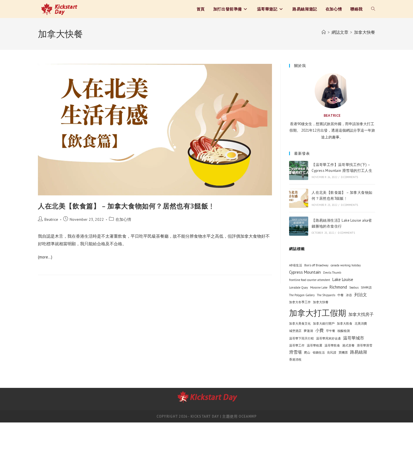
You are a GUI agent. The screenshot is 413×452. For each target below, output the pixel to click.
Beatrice (51, 219)
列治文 (360, 294)
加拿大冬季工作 (300, 302)
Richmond (338, 287)
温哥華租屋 (314, 345)
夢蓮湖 (308, 331)
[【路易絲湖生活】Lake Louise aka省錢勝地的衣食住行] (298, 226)
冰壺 (349, 295)
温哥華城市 (353, 338)
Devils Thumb (332, 273)
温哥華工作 (297, 345)
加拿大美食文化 (300, 323)
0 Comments (349, 177)
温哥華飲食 (332, 345)
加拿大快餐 (364, 32)
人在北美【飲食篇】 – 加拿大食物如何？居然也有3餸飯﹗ (126, 205)
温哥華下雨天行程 (301, 338)
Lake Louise (342, 279)
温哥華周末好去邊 (328, 338)
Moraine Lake (318, 287)
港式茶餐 (348, 345)
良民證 (331, 352)
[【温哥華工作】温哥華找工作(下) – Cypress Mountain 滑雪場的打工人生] (298, 170)
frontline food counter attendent (309, 280)
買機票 (343, 352)
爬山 (307, 352)
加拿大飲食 (344, 323)
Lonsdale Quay (298, 287)
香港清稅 (295, 359)
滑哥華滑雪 (364, 345)
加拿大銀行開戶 (324, 323)
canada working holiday (346, 265)
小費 (319, 330)
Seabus (353, 287)
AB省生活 (295, 265)
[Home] (324, 32)
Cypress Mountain (305, 272)
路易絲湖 (358, 352)
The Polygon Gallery (302, 295)
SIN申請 (366, 287)
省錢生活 (318, 352)
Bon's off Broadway (316, 265)
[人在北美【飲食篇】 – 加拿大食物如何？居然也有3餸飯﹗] (298, 198)
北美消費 (361, 323)
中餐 (340, 295)
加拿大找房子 (361, 314)
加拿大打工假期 (317, 312)
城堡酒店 (295, 331)
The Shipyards (326, 295)
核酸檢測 (343, 331)
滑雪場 (295, 352)
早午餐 (330, 331)
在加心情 (123, 219)
